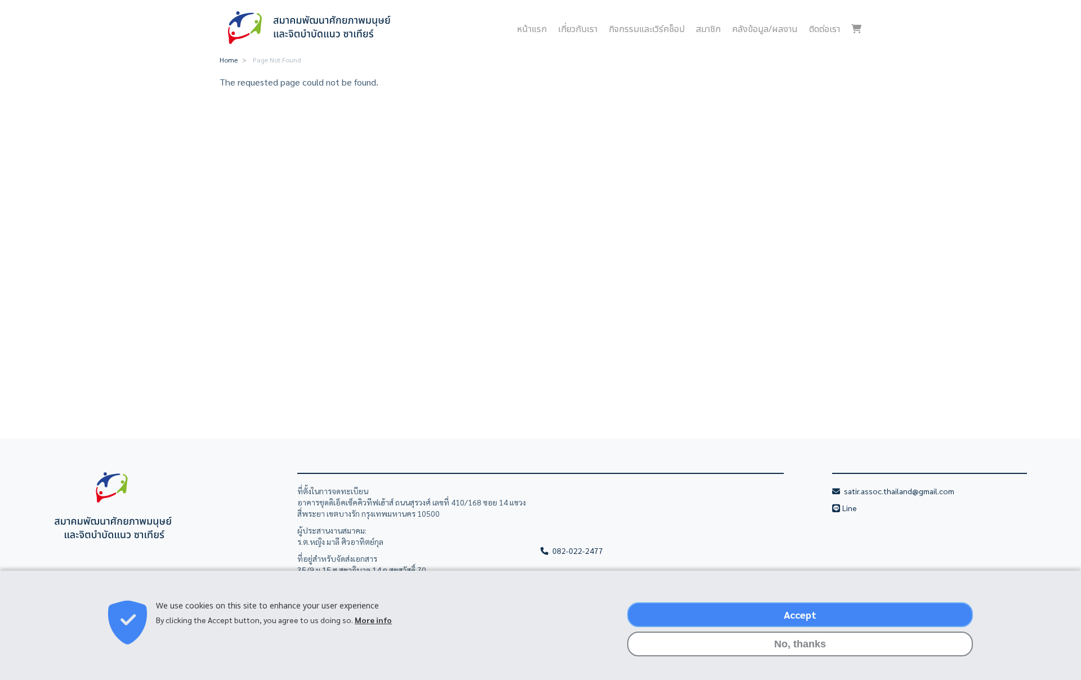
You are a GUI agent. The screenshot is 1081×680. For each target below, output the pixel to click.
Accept (800, 614)
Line (850, 508)
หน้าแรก (532, 29)
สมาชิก (708, 29)
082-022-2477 (577, 550)
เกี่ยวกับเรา (577, 29)
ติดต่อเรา (824, 29)
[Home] (311, 27)
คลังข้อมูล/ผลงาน (765, 29)
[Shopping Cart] (856, 29)
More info (373, 620)
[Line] (837, 507)
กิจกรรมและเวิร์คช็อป (647, 29)
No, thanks (800, 644)
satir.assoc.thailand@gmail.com (898, 491)
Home (229, 59)
